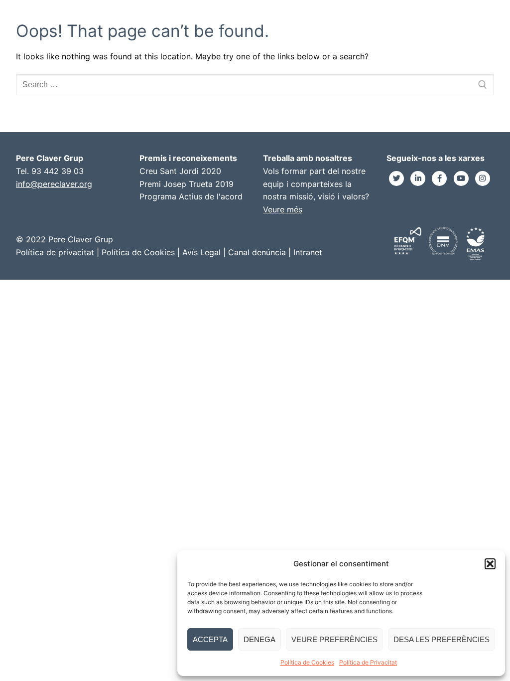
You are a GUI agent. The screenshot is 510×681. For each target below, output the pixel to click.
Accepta (210, 639)
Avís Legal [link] (201, 252)
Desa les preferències (441, 639)
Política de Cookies (307, 662)
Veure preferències (334, 639)
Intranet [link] (307, 252)
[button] (490, 564)
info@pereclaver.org (54, 184)
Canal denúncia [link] (257, 252)
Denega (259, 639)
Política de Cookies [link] (138, 252)
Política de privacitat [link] (55, 252)
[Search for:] (255, 84)
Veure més (282, 209)
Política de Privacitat (368, 662)
